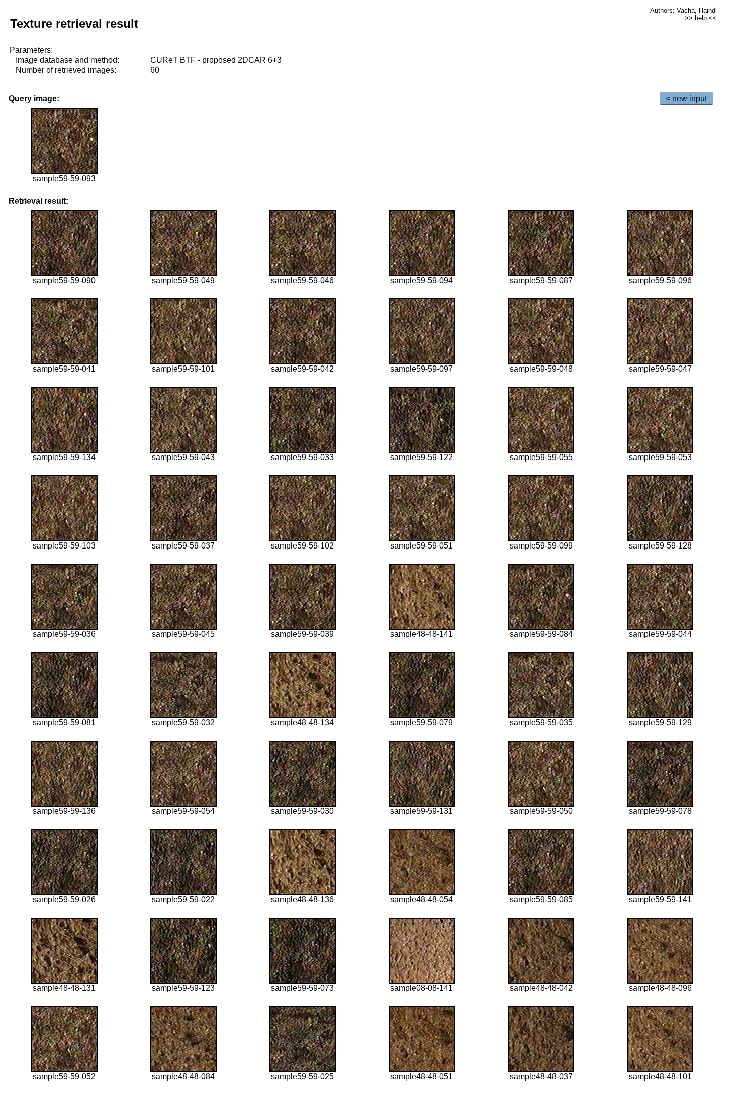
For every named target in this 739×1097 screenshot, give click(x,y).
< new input (686, 98)
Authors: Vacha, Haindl (683, 10)
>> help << (701, 18)
